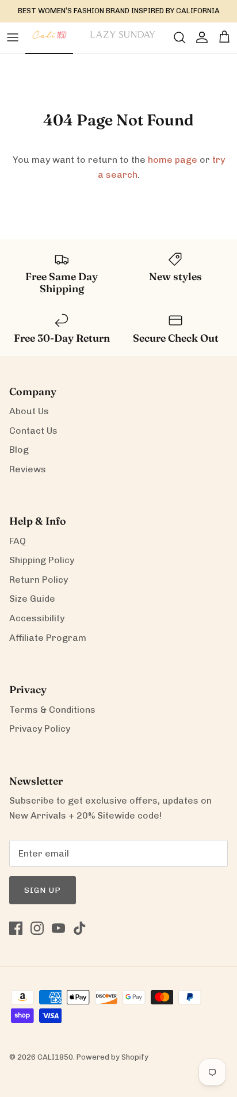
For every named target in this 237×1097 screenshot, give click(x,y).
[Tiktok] (79, 928)
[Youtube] (58, 928)
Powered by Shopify (112, 1057)
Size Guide (32, 598)
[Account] (199, 37)
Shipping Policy (41, 560)
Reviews (27, 469)
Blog (19, 449)
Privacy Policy (39, 728)
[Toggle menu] (12, 37)
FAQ (17, 541)
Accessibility (36, 618)
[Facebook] (15, 928)
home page (172, 159)
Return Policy (38, 579)
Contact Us (33, 430)
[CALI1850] (49, 41)
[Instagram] (37, 928)
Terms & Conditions (52, 709)
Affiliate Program (47, 637)
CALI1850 (55, 1057)
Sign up (42, 890)
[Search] (173, 37)
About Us (29, 411)
